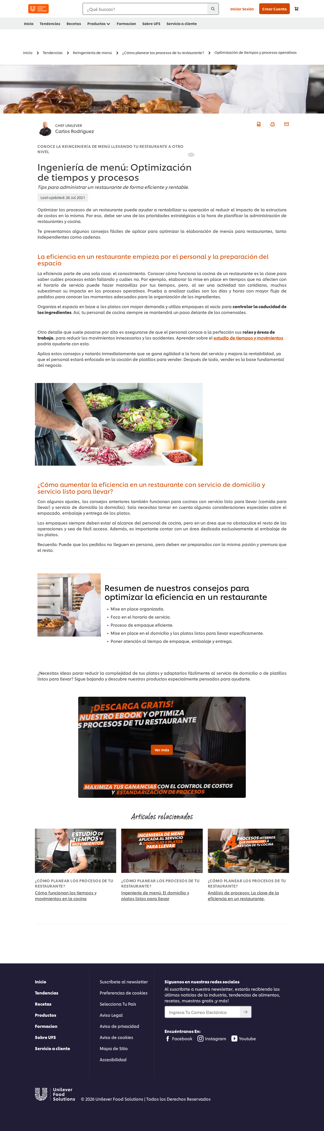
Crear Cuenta (274, 8)
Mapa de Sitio (114, 1048)
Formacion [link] (126, 23)
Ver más (162, 749)
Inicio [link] (28, 23)
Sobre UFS (45, 1037)
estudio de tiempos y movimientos (248, 338)
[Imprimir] (272, 123)
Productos (45, 1015)
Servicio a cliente (52, 1048)
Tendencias (46, 993)
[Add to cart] (296, 9)
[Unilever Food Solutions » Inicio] (38, 9)
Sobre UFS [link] (151, 23)
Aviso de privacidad (119, 1026)
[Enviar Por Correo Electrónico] (286, 123)
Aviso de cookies (116, 1037)
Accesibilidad (113, 1059)
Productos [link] (96, 23)
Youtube (247, 1038)
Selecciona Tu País (118, 1004)
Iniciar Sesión (242, 8)
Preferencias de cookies (124, 993)
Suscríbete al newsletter (124, 981)
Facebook (182, 1038)
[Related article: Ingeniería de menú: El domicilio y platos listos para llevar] (161, 851)
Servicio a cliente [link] (182, 23)
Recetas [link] (74, 23)
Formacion (46, 1026)
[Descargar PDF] (258, 123)
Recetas (43, 1004)
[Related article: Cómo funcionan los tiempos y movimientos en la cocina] (75, 851)
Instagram (215, 1038)
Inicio (40, 981)
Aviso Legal (111, 1015)
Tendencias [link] (50, 23)
